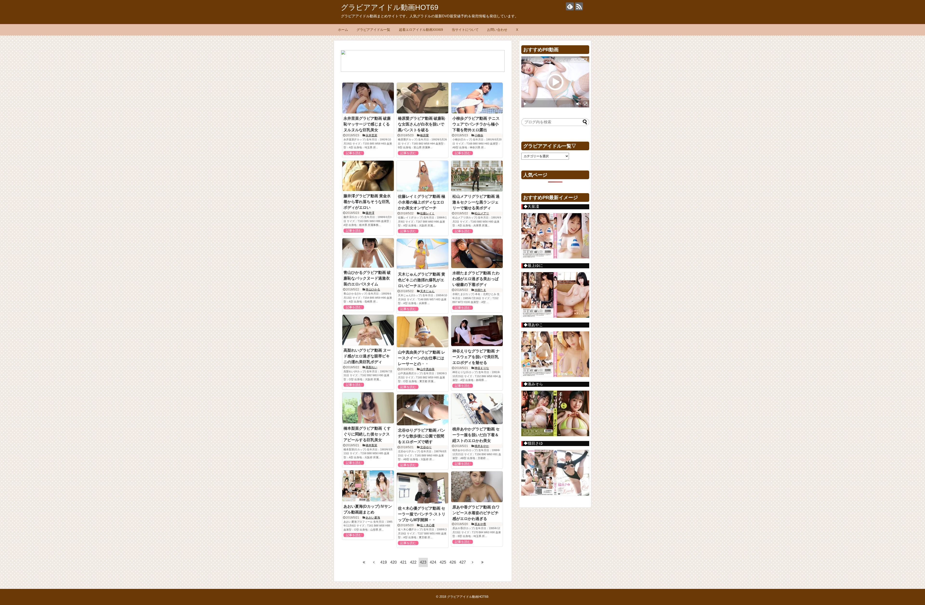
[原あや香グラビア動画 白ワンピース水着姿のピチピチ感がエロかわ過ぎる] (477, 486)
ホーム (343, 30)
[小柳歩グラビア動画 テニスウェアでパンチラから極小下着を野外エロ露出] (477, 98)
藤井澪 (370, 213)
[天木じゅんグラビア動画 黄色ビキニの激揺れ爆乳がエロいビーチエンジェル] (422, 254)
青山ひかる (373, 289)
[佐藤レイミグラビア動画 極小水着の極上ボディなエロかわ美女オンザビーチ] (422, 176)
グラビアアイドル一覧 (373, 30)
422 (413, 562)
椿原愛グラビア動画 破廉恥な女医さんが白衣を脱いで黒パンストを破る (421, 124)
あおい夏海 (373, 517)
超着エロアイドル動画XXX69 (421, 30)
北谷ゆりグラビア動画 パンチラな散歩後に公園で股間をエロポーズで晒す (421, 436)
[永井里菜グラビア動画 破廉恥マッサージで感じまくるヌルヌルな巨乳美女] (368, 98)
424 (433, 562)
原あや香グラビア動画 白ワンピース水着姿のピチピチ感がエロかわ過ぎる (476, 513)
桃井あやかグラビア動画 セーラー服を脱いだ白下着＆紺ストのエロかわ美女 (476, 435)
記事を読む (354, 153)
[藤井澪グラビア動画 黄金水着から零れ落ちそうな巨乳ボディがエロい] (368, 176)
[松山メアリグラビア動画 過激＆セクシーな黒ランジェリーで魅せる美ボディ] (477, 176)
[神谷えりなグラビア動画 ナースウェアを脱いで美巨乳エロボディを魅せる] (477, 330)
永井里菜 (371, 135)
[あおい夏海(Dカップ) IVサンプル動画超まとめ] (368, 485)
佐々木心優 (427, 525)
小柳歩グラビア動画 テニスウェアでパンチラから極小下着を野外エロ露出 (476, 124)
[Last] (482, 562)
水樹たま (480, 290)
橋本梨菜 (371, 445)
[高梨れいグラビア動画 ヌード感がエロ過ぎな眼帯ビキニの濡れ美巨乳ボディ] (368, 330)
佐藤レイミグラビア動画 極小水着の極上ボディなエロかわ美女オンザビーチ (421, 202)
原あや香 (480, 524)
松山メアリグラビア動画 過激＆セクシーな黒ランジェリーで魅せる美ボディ (476, 202)
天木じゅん (427, 291)
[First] (364, 562)
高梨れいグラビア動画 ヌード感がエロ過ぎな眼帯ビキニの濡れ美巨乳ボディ (367, 356)
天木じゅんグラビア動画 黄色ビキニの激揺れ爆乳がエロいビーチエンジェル (421, 280)
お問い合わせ (497, 30)
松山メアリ (482, 213)
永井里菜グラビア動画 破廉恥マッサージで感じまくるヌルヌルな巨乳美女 (367, 124)
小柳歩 (479, 135)
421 (403, 562)
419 (383, 562)
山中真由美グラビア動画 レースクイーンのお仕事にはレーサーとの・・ (421, 358)
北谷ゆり (426, 447)
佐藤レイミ (427, 213)
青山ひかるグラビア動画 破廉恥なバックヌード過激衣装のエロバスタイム (367, 278)
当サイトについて (465, 30)
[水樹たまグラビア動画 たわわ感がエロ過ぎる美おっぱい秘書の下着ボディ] (477, 253)
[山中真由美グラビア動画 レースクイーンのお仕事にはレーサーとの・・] (422, 331)
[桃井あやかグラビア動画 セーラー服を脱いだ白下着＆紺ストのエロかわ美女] (477, 408)
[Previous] (373, 562)
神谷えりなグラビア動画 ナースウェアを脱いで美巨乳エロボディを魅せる (476, 357)
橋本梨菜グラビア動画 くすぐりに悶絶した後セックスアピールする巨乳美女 (367, 434)
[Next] (472, 562)
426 (452, 562)
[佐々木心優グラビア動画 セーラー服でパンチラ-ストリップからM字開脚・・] (422, 488)
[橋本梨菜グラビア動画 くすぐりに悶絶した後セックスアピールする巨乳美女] (368, 407)
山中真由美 (427, 369)
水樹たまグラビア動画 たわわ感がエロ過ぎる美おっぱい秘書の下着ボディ (476, 279)
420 (393, 562)
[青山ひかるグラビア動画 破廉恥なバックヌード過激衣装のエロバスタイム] (368, 253)
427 (462, 562)
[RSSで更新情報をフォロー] (579, 6)
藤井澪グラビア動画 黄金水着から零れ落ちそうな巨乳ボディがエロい (367, 202)
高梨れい (371, 367)
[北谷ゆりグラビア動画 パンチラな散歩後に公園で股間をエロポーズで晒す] (422, 410)
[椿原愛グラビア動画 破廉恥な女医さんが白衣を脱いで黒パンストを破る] (422, 98)
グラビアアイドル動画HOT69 (389, 7)
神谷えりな (482, 368)
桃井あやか (482, 446)
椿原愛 (424, 135)
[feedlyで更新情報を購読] (570, 6)
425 (443, 562)
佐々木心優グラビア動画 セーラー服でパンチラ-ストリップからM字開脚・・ (421, 514)
